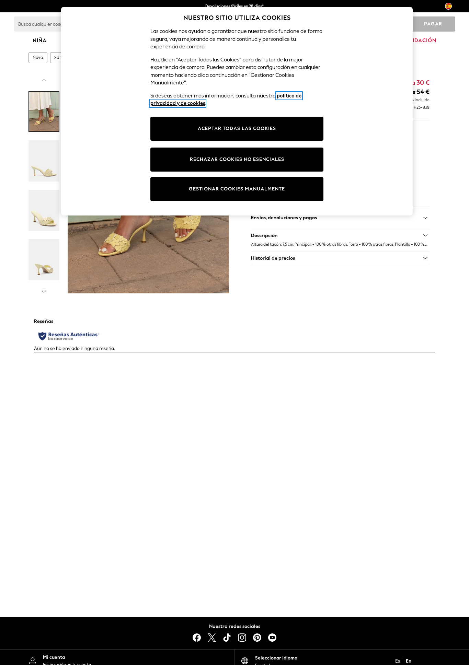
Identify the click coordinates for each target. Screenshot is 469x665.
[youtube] (272, 637)
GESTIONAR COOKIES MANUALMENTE (237, 189)
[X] (211, 637)
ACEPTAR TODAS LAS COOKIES (237, 128)
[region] (237, 111)
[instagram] (242, 637)
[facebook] (196, 637)
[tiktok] (227, 637)
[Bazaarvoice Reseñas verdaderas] (68, 336)
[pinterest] (257, 637)
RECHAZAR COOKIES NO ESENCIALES (237, 159)
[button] (340, 235)
